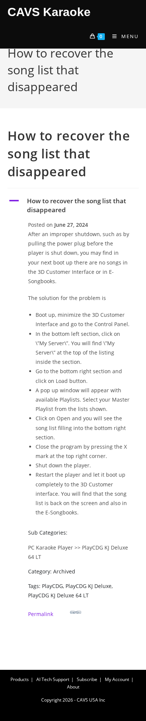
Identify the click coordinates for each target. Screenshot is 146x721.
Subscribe (87, 679)
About (73, 687)
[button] (73, 205)
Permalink (40, 614)
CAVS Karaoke (49, 12)
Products (19, 679)
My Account (117, 679)
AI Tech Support (52, 679)
